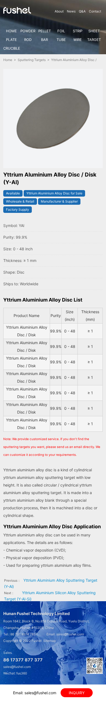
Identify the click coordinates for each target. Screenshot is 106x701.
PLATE (11, 39)
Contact (95, 11)
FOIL (61, 31)
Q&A (82, 11)
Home (7, 60)
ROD (28, 39)
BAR (44, 39)
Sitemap (49, 641)
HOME (11, 31)
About (59, 11)
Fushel (37, 641)
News (71, 11)
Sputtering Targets (32, 60)
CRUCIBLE (11, 48)
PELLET (44, 31)
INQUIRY (77, 692)
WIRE (77, 39)
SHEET (94, 31)
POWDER (27, 31)
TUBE (61, 39)
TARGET (94, 39)
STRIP (77, 31)
